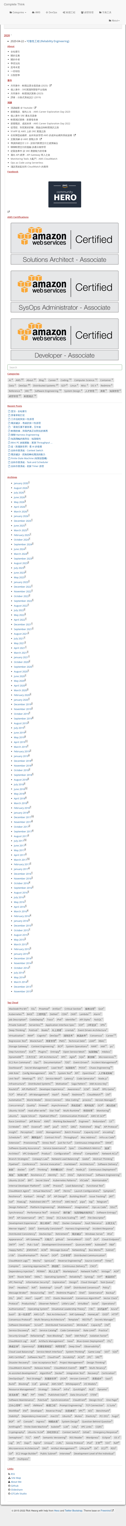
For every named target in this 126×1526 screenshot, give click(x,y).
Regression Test (18, 1040)
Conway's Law (40, 1158)
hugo (115, 1416)
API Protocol (111, 1126)
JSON (63, 1378)
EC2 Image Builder (26, 1453)
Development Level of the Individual (94, 1453)
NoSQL (98, 1019)
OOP (55, 1255)
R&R (112, 1244)
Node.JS (81, 1169)
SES (107, 1351)
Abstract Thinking (103, 1158)
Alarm (97, 1014)
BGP (11, 1421)
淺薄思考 (68, 1035)
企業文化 (111, 1223)
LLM (66, 1426)
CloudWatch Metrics (90, 1148)
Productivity (29, 1303)
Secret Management (36, 1067)
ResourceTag (38, 1292)
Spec (72, 1148)
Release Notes (43, 1367)
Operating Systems (56, 1276)
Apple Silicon (29, 1115)
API (82, 1217)
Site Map (16, 1477)
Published (86, 1126)
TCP (11, 1094)
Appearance (16, 1239)
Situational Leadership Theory (69, 1308)
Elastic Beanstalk (63, 1298)
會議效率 (82, 1035)
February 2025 (22, 534)
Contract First (53, 1137)
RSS (13, 1474)
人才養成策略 (105, 1073)
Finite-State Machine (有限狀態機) (29, 458)
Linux (74, 385)
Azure (114, 1308)
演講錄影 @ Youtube (21, 107)
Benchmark (103, 1410)
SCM (87, 1089)
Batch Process (73, 1132)
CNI (107, 1324)
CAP (31, 1169)
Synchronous (16, 1212)
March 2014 (20, 982)
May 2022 (19, 615)
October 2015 (21, 930)
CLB (34, 1383)
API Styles (85, 1019)
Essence (37, 1126)
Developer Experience (52, 1089)
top (91, 1201)
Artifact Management (64, 1448)
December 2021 (22, 624)
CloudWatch (95, 1094)
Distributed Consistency (22, 1233)
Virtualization (17, 1035)
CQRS (99, 1426)
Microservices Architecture (24, 1448)
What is (21, 1094)
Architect (14, 1153)
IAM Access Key (99, 1083)
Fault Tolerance (94, 1223)
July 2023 (19, 567)
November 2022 (22, 591)
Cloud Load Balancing (21, 1351)
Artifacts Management (51, 1341)
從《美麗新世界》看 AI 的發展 (26, 446)
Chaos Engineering (100, 1067)
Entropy (55, 1051)
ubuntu (13, 1115)
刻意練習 (70, 1410)
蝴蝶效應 (54, 1421)
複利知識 (89, 1105)
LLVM (46, 1185)
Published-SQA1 (57, 1394)
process (87, 1099)
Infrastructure (17, 1083)
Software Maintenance (22, 1400)
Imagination (82, 1207)
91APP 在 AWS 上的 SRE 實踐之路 (28, 131)
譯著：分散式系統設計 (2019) (26, 97)
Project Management (72, 1362)
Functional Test (95, 1185)
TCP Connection (95, 1405)
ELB (32, 1051)
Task (69, 1335)
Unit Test (14, 1078)
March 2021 (20, 652)
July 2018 (19, 784)
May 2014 (19, 977)
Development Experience (23, 1223)
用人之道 (54, 1271)
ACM (44, 1249)
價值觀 (56, 1266)
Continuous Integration (89, 1142)
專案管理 (51, 1040)
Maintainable (100, 1180)
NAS (27, 1405)
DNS (45, 1448)
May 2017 (19, 850)
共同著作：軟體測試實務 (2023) (27, 93)
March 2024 (20, 553)
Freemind (106, 1510)
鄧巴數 (67, 1212)
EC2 (104, 1448)
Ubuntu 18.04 (17, 1110)
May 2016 (19, 902)
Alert (28, 1298)
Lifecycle (85, 1448)
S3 (111, 1121)
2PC (90, 1357)
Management (54, 1132)
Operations (109, 1303)
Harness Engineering (78, 1228)
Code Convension (70, 1330)
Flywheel (14, 1164)
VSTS (64, 1126)
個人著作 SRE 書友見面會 (24, 115)
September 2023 (23, 558)
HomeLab (93, 1314)
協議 (107, 1148)
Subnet (110, 1249)
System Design (73, 390)
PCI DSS (104, 1416)
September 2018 (23, 774)
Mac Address (88, 1137)
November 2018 (22, 765)
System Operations (77, 1046)
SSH (108, 1442)
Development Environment (57, 1244)
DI (49, 1196)
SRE (28, 390)
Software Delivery (108, 1164)
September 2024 (23, 544)
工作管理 (66, 1255)
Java (55, 1126)
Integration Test (76, 1373)
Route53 (14, 1089)
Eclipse (106, 1437)
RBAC (102, 1040)
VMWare (38, 1405)
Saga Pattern (79, 1083)
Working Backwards (64, 1121)
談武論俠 (103, 1308)
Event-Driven (81, 1062)
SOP (81, 1024)
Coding (66, 380)
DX (96, 1448)
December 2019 (22, 704)
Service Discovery (19, 1330)
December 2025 (22, 520)
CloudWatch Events (65, 1367)
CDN (65, 1014)
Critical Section (73, 1008)
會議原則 (110, 1276)
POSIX (82, 1067)
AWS (37, 12)
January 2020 (21, 699)
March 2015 (20, 944)
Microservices (107, 1057)
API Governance (26, 1217)
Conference (29, 1164)
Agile (73, 1057)
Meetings (28, 1078)
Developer (37, 1410)
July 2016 (19, 897)
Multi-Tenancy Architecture (49, 1319)
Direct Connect (54, 1099)
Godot (86, 1158)
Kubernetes (16, 1014)
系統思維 (76, 1105)
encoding (108, 1132)
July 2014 (19, 972)
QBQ (74, 1126)
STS (48, 1298)
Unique (48, 1442)
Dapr (27, 1442)
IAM (104, 1046)
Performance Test (37, 1212)
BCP (60, 1046)
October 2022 (21, 596)
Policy (106, 1287)
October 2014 (21, 967)
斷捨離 (92, 1057)
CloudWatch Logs (19, 1260)
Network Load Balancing (65, 1158)
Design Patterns (18, 1207)
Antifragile (15, 1426)
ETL (40, 1078)
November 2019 (22, 709)
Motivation (62, 1083)
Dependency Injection (21, 1271)
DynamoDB (16, 1057)
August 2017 (21, 836)
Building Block (78, 1196)
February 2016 (22, 916)
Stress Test (48, 1142)
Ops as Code (99, 1207)
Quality (31, 1105)
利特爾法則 (57, 1169)
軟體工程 (70, 12)
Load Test (57, 1067)
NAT (34, 1287)
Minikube (82, 1324)
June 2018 (19, 789)
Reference (15, 390)
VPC (82, 1410)
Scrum (38, 1324)
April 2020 (19, 685)
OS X (94, 385)
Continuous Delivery (75, 1266)
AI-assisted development (23, 1373)
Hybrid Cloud (85, 1174)
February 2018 (22, 807)
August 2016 (21, 892)
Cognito (42, 1035)
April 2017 (19, 855)
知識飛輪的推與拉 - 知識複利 (26, 438)
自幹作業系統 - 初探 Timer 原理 (27, 466)
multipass (23, 1458)
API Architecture (49, 1057)
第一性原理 (24, 1314)
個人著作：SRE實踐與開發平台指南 (29, 89)
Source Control (93, 1260)
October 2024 (21, 539)
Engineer (84, 1121)
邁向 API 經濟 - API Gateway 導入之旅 (30, 154)
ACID (81, 1357)
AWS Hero (71, 1201)
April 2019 (19, 742)
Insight (13, 1132)
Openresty (28, 1346)
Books (45, 1030)
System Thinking (75, 1351)
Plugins (43, 1051)
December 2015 (22, 925)
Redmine (106, 385)
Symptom (109, 1191)
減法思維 (111, 1105)
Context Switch (71, 1432)
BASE (30, 1014)
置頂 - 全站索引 (19, 411)
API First (57, 1201)
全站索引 (15, 51)
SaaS (108, 1378)
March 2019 (20, 746)
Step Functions (17, 1051)
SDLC (113, 1207)
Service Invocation (50, 1164)
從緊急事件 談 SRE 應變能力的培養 (29, 150)
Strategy (43, 1389)
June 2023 (19, 572)
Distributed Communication (90, 1255)
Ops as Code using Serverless (27, 162)
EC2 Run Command (20, 1062)
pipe (83, 1201)
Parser (45, 1255)
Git (11, 1453)
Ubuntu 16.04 (36, 1432)
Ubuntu (67, 1416)
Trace (50, 1019)
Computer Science (85, 380)
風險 (12, 1174)
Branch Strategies (19, 1158)
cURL (59, 1442)
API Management (39, 1094)
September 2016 (23, 887)
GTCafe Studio (19, 1493)
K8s (52, 1073)
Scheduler (15, 1137)
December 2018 (22, 760)
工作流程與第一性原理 (22, 419)
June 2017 (19, 845)
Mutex (79, 1416)
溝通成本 (97, 1378)
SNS (11, 1458)
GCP (64, 385)
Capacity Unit (92, 1132)
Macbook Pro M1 (18, 1008)
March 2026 (20, 511)
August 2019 (21, 723)
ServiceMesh (74, 1239)
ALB (33, 1341)
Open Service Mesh (74, 1051)
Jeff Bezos (35, 1121)
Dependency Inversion (35, 1416)
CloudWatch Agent (19, 1191)
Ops (37, 1062)
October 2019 (21, 713)
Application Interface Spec (61, 1024)
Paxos (65, 1094)
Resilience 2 (38, 1174)
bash (12, 1314)
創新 (12, 1169)
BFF (30, 1180)
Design (73, 1282)
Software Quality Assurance (24, 1148)
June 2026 (19, 497)
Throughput (71, 1137)
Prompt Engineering (71, 1405)
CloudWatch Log (18, 1341)
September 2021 (23, 629)
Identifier (71, 1019)
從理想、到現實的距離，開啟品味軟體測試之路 (35, 127)
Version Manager (105, 1099)
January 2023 (21, 582)
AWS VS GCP (98, 1115)
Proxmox (44, 1008)
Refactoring (37, 1335)
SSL (33, 1008)
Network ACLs (110, 1153)
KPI (26, 1137)
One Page (112, 1400)
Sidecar (56, 1389)
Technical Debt (77, 1040)
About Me (16, 1481)
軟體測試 (30, 396)
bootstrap (46, 1287)
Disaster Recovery (19, 1362)
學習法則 (15, 63)
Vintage (106, 1271)
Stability (14, 1416)
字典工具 (106, 12)
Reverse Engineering (70, 1260)
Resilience (15, 1196)
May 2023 (19, 577)
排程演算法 (53, 1432)
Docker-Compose (72, 1223)
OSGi (71, 1174)
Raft (116, 1442)
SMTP (12, 1244)
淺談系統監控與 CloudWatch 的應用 (29, 166)
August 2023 (21, 563)
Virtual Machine (42, 1191)
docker (22, 1169)
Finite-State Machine (36, 1426)
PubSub (34, 1030)
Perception (27, 1132)
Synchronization (60, 1400)
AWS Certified (17, 1357)
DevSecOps (46, 1233)
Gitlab (87, 1432)
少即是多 (92, 1024)
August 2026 (21, 487)
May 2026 (19, 502)
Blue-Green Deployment (90, 1341)
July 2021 (19, 638)
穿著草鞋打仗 (18, 415)
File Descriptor (96, 1217)
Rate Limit (90, 1330)
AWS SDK (57, 1383)
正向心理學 (15, 1405)
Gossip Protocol (75, 1442)
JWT (111, 1196)
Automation (16, 1099)
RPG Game (108, 1089)
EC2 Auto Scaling (67, 1217)
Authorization (17, 1308)
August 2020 (21, 671)
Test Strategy (34, 1378)
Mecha (37, 1260)
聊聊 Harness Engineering (25, 434)
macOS (55, 1416)
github (60, 1239)
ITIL (109, 1341)
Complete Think (14, 4)
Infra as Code (107, 1137)
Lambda (85, 1014)
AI (11, 380)
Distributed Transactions (60, 1324)
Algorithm (46, 1373)
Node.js (103, 1078)
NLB (92, 1389)
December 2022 (22, 586)
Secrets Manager (105, 1319)
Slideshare (17, 1489)
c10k (12, 1255)
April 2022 (19, 619)
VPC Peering (16, 1282)
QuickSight (79, 1389)
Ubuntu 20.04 (17, 1180)
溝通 (103, 390)
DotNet (54, 1014)
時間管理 (61, 1346)
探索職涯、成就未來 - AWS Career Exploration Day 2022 (40, 123)
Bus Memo (96, 1249)
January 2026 (21, 516)
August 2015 (21, 934)
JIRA (19, 1298)
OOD (105, 1314)
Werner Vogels (17, 1228)
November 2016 (22, 878)
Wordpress (92, 1437)
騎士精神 (45, 1223)
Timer (109, 1260)
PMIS (62, 1040)
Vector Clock (111, 1298)
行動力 (49, 1239)
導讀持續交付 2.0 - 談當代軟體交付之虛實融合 (34, 143)
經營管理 (89, 12)
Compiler (14, 1266)
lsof (11, 1201)
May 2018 (19, 793)
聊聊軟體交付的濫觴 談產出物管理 (28, 147)
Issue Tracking (97, 1196)
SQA (82, 1057)
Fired (70, 1169)
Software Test (36, 1357)
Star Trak (55, 1110)
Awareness (74, 1089)
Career (53, 380)
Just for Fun (65, 1142)
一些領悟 (15, 71)
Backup (110, 1292)
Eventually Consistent (50, 1228)
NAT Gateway (77, 1314)
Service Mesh (54, 1078)
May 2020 (19, 680)
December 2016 (22, 873)
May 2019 (19, 737)
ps (112, 1046)
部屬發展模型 (45, 1346)
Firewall (44, 1105)
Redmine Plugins (66, 1292)
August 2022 (21, 605)
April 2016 (19, 906)
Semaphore (16, 1437)
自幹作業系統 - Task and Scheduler (29, 462)
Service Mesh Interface (50, 1351)
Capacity (96, 1324)
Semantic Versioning (55, 1437)
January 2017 (21, 869)
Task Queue (107, 1282)
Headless (23, 1287)
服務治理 (90, 1008)
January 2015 (21, 953)
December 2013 (22, 986)
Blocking (24, 1383)
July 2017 (19, 840)
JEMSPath (32, 1249)
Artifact (57, 1008)
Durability (69, 1357)
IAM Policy (81, 1335)
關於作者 (15, 59)
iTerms (67, 1191)
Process (58, 1185)
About (31, 380)
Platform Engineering (42, 1207)
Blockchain (36, 1040)
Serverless (36, 1024)
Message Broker (18, 1292)
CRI (108, 1094)
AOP (117, 1271)
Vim (51, 1292)
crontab (70, 1030)
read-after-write (37, 1110)
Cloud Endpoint (111, 1239)
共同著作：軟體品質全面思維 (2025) (29, 85)
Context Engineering (43, 1046)
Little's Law (68, 1303)
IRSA (110, 1233)
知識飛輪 (94, 1051)
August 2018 (21, 779)
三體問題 (42, 1014)
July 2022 (19, 610)
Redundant (99, 1121)
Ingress (41, 1421)
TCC (28, 1437)
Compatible (92, 1153)
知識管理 (115, 390)
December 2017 (22, 817)
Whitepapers (73, 1383)
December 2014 (22, 958)
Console (28, 1421)
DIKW (109, 1142)
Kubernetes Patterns (65, 1180)
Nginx (37, 1442)
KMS (47, 1121)
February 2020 (22, 695)
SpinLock (49, 1260)
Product (46, 1153)
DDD (32, 1228)
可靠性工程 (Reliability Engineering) (48, 41)
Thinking (42, 1169)
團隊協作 (37, 1137)
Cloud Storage (89, 1282)
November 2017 (22, 822)
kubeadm (100, 1244)
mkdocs (106, 1051)
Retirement (62, 1233)
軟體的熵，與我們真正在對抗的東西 (29, 430)
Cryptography (17, 1432)
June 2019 (19, 732)
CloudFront (79, 1400)
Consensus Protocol (20, 1319)
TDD (68, 1062)
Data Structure (78, 1394)
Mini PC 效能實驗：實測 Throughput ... (31, 442)
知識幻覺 (23, 1174)
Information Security (38, 1282)
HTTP (115, 1314)
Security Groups (18, 1335)
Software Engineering (48, 390)
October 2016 (21, 883)
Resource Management (22, 1389)
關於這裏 (15, 55)
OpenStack (89, 1073)
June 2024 (19, 549)
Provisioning (31, 1142)
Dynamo (103, 1389)
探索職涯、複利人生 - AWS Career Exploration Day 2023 (40, 111)
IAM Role (14, 1073)
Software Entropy (107, 1212)
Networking (79, 1249)
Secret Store (43, 1180)
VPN (103, 1024)
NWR (94, 1046)
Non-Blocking (55, 1335)
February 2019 (22, 751)
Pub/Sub (43, 1400)
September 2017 (23, 831)
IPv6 (60, 1019)
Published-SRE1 (39, 1201)
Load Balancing (75, 1185)
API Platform (29, 1089)
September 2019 (23, 718)
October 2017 (21, 826)
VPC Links (87, 1426)
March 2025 (20, 530)
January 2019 (21, 756)
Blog (42, 380)
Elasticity (91, 1416)
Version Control (79, 1378)
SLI (63, 1174)
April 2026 (19, 506)
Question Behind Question (97, 1421)
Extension (15, 1142)
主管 (98, 1442)
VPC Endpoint (31, 1153)
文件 (12, 1276)
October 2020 (21, 662)
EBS (26, 1126)
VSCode (84, 1180)
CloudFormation (28, 1255)
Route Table (25, 1276)
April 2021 (19, 648)
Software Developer (20, 1324)
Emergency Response (106, 1432)
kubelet (56, 1426)
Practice (103, 1330)
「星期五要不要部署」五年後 (26, 426)
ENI (25, 1410)
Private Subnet (17, 1024)
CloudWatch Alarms (20, 1367)
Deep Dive (75, 1346)
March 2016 (20, 911)
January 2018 (21, 812)
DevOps (53, 12)
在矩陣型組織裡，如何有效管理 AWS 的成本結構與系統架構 (41, 135)
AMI (47, 1126)
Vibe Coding (72, 1099)
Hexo (57, 1510)
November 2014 (22, 963)
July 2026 (19, 492)
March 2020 (20, 690)
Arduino (55, 1212)
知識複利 (71, 1067)
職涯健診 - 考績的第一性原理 (26, 423)
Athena (77, 1153)
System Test (65, 1073)
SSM (68, 1287)
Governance (96, 1292)
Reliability (76, 1276)
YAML (41, 1394)
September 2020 (23, 666)
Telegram (102, 1201)
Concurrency (16, 1105)
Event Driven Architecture (92, 1030)
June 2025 (19, 525)
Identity (53, 1174)
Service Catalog (48, 1330)
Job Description (18, 1019)
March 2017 (20, 859)
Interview (65, 1453)
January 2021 (21, 657)
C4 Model (14, 1126)
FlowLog (22, 1201)
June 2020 (19, 676)
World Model (34, 1099)
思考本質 (15, 67)
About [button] (115, 20)
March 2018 (20, 803)
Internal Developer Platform (25, 1185)
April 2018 (19, 798)
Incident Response (103, 1228)
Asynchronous (60, 1105)
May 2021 (19, 643)
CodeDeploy (37, 1019)
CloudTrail (54, 1357)
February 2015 (22, 949)
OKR (74, 1014)
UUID (39, 1132)
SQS (115, 1351)
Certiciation (109, 1373)
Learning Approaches (36, 1266)
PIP (33, 1394)
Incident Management (104, 1062)
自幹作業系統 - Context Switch (27, 450)
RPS (64, 1057)
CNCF (93, 1266)
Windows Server (94, 1233)
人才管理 (91, 390)
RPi (77, 1073)
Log (11, 1442)
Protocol (14, 1303)
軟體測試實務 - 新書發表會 (24, 119)
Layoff (38, 1298)
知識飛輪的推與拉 (84, 1212)
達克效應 (14, 1394)
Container (106, 380)
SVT (99, 1276)
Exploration (59, 1282)
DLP (96, 1239)
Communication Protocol (74, 1115)
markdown (70, 1164)
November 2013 (22, 991)
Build (12, 1383)
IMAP (31, 1035)
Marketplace (70, 1271)
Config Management (34, 1073)
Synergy (89, 1276)
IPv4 (90, 1442)
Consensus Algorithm (88, 1298)
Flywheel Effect (48, 1115)
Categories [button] (19, 12)
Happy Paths (16, 1249)
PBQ (56, 1223)
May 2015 (19, 939)
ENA (12, 1287)
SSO (88, 1239)
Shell (82, 1292)
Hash (55, 1094)
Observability (92, 1346)
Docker (59, 1373)
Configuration (62, 1153)
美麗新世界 (51, 1378)
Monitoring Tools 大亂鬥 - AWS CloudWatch (34, 158)
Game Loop (95, 1351)
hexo (70, 1341)
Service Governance (54, 1148)
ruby (75, 1426)
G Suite (111, 1405)
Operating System (38, 1308)
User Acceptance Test (44, 1362)
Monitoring (103, 1110)
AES (90, 1410)
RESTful (87, 1319)
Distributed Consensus (87, 1287)
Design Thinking (96, 1362)
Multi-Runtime (71, 1110)
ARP (57, 1191)
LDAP (92, 1040)
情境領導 (88, 1110)
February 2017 (22, 864)
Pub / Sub (33, 1244)
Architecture (87, 1164)
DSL (11, 1298)
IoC (34, 1330)
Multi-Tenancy (97, 1367)
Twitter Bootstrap (73, 1510)
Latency (69, 1078)
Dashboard (15, 1067)
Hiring (41, 1196)
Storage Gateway (18, 1046)
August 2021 (21, 633)
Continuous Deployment (103, 1169)
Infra (67, 1389)
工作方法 (31, 1057)
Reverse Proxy (54, 1410)
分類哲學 (15, 75)
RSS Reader (76, 1437)
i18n (92, 1308)
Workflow (14, 1410)
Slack (96, 1089)
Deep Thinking (17, 1030)
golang (44, 1383)
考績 (25, 1394)
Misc (84, 385)
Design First (96, 1400)
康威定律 (14, 1346)
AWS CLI (39, 1314)
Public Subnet (48, 1453)
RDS (113, 1448)
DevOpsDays (16, 1378)
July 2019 (19, 727)
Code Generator (86, 1078)
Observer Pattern (49, 1303)
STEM (94, 1394)
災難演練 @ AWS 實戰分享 (24, 139)
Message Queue (59, 1249)
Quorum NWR (84, 1244)
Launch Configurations (87, 1191)
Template (73, 1319)
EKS (11, 1217)
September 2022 (23, 600)
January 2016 (21, 920)
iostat (95, 1303)
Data (12, 385)
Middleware (65, 1207)
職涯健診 (77, 1233)
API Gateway (34, 1239)
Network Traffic (90, 1271)
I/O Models (90, 1383)
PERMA (41, 1271)
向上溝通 (57, 1030)
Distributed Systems (45, 385)
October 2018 (21, 770)
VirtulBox (83, 1303)
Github (15, 1485)
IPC (19, 1442)
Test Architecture (57, 1314)
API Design (60, 1196)
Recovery (93, 1373)
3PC (41, 1217)
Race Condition (18, 1121)
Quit (101, 1008)
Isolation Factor (99, 1335)
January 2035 (21, 483)
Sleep (50, 1217)
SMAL (38, 1276)
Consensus (96, 1035)
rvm (21, 1244)
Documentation (53, 1062)
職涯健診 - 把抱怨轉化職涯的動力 (28, 454)
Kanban (29, 1196)
